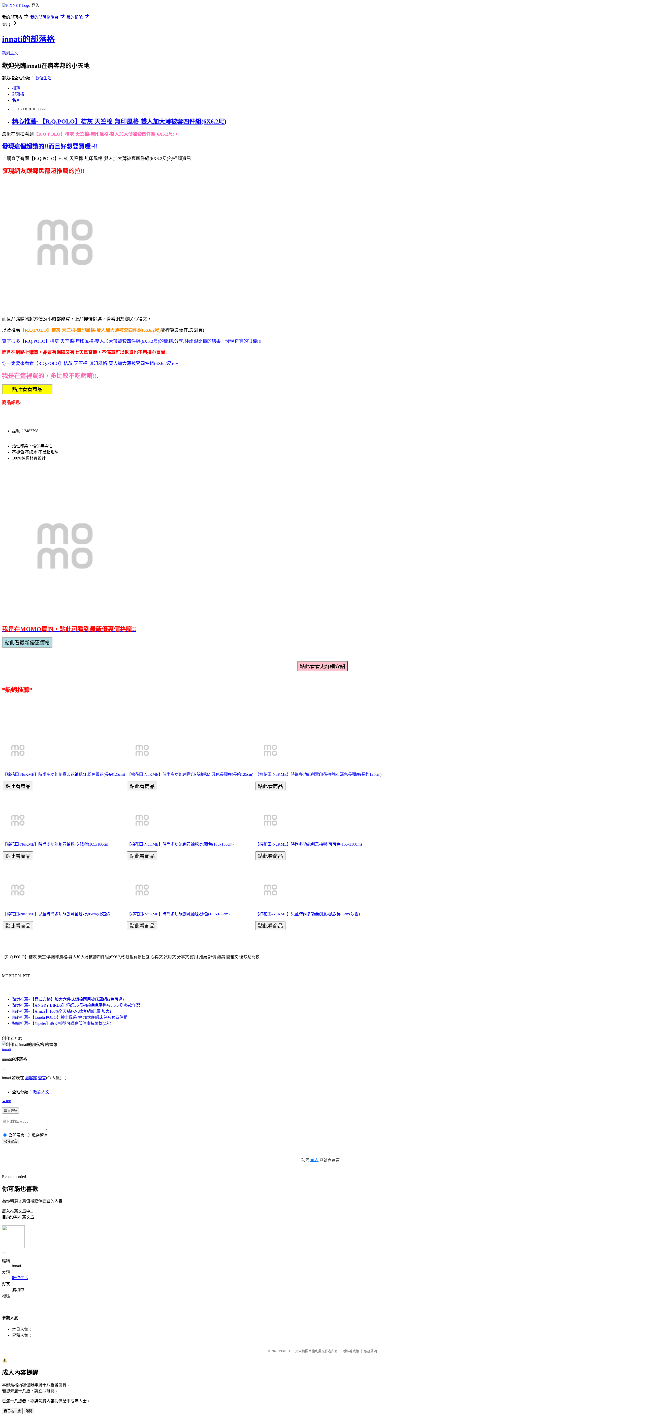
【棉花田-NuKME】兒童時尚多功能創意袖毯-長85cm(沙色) (307, 914)
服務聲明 (370, 1351)
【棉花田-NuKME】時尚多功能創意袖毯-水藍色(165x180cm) (180, 844)
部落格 (18, 94)
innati (6, 1049)
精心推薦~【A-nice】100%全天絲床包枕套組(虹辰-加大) (61, 1011)
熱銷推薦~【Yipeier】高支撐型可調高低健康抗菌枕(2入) (61, 1023)
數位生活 (43, 78)
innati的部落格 (28, 39)
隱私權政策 (351, 1351)
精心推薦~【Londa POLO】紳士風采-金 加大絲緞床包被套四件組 (69, 1017)
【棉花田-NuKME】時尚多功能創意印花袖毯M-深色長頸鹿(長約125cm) (318, 774)
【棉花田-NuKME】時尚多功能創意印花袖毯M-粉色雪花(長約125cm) (64, 774)
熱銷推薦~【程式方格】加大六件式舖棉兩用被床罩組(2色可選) (68, 999)
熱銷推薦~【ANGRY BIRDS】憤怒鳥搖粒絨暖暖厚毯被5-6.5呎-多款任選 (76, 1005)
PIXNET (285, 1351)
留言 (42, 1078)
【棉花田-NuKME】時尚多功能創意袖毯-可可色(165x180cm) (308, 844)
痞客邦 (31, 1078)
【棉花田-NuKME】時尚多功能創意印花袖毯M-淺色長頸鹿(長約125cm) (190, 774)
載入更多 (10, 1111)
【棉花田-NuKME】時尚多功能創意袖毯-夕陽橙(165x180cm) (56, 844)
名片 (16, 100)
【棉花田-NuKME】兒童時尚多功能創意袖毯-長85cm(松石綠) (57, 914)
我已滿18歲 (12, 1411)
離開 (29, 1411)
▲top (6, 1101)
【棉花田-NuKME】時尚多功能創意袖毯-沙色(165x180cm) (178, 914)
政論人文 (41, 1092)
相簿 (16, 88)
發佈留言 (10, 1141)
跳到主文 (10, 53)
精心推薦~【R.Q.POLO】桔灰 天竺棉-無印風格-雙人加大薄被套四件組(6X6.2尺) (119, 121)
